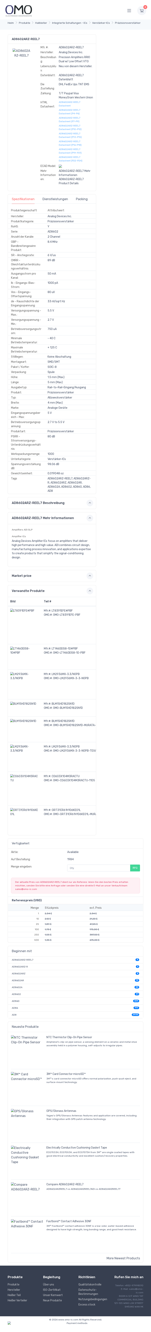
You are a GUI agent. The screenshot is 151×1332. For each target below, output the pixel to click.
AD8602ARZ (18, 973)
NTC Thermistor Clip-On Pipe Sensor (69, 1037)
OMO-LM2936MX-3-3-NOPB (71, 678)
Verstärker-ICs (101, 22)
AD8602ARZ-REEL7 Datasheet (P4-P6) (69, 112)
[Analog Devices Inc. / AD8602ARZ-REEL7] (21, 53)
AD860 (15, 1001)
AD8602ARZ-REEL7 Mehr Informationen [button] (43, 518)
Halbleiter (41, 22)
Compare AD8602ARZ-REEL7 (65, 1184)
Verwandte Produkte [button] (28, 591)
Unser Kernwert (53, 1295)
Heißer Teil (14, 1295)
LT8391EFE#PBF (62, 610)
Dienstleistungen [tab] (55, 199)
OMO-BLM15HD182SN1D (68, 708)
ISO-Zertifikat (52, 1290)
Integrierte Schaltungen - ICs (69, 22)
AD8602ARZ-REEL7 (22, 959)
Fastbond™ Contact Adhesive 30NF (68, 1221)
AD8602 (16, 994)
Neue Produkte (52, 1300)
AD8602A (17, 987)
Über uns (48, 1284)
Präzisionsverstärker (128, 22)
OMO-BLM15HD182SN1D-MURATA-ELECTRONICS (83, 725)
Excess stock (86, 1304)
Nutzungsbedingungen (92, 1299)
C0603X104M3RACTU (66, 776)
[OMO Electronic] (19, 10)
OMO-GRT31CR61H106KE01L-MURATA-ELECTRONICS (86, 814)
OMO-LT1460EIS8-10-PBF (69, 652)
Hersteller (14, 1290)
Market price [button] (21, 576)
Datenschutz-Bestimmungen (88, 1292)
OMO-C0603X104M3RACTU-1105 (74, 780)
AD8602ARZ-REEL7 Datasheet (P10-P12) (70, 127)
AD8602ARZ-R (20, 966)
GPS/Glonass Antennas (61, 1111)
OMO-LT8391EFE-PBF (66, 615)
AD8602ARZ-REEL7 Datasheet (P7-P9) (69, 119)
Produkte (24, 22)
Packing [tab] (82, 199)
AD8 (14, 1014)
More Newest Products (123, 1258)
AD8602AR (18, 980)
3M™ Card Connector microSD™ (66, 1074)
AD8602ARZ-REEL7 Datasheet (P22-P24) (70, 159)
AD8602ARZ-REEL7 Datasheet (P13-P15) (70, 135)
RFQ (135, 867)
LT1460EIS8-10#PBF (65, 648)
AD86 (15, 1008)
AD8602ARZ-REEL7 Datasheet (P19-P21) (70, 151)
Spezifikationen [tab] (23, 199)
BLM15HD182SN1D (63, 703)
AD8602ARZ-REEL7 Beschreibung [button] (38, 503)
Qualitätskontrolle (89, 1284)
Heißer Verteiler (17, 1300)
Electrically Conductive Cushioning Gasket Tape (76, 1147)
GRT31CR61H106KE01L (66, 810)
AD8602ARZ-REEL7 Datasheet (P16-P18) (70, 143)
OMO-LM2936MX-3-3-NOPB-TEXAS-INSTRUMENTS (85, 750)
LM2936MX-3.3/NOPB (66, 674)
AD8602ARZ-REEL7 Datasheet (69, 104)
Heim (11, 22)
